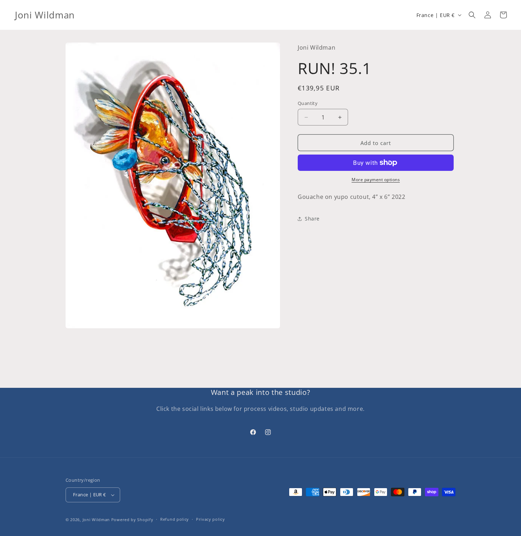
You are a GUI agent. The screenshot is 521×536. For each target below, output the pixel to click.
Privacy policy (210, 519)
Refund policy (174, 519)
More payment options (376, 180)
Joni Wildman (96, 519)
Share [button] (312, 219)
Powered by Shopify (132, 519)
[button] (472, 15)
